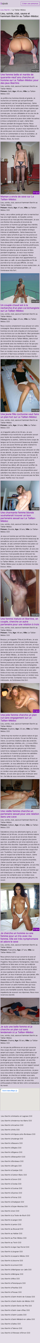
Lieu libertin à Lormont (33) (11, 1265)
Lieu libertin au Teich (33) (11, 1242)
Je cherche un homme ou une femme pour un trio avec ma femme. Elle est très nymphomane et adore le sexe (19, 937)
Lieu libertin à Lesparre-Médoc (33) (15, 1256)
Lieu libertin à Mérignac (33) (12, 1274)
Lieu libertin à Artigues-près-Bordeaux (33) (18, 1134)
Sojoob (4, 3)
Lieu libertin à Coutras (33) (11, 1188)
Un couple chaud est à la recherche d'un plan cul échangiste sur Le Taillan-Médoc (20, 308)
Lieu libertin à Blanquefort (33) (13, 1157)
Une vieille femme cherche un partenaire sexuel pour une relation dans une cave (20, 814)
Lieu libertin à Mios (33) (10, 1279)
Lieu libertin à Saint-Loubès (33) (13, 1315)
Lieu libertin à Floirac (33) (11, 1197)
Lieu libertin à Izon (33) (10, 1211)
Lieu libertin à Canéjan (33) (11, 1170)
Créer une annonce (30, 3)
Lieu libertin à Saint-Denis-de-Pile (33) (16, 1306)
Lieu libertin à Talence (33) (11, 1328)
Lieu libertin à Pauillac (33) (11, 1288)
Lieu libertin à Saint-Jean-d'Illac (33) (15, 1310)
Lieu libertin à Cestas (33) (11, 1184)
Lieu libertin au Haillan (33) (11, 1233)
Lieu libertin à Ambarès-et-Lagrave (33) (16, 1116)
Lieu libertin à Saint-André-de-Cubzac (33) (18, 1297)
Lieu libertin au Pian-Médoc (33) (13, 1238)
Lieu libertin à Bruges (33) (11, 1166)
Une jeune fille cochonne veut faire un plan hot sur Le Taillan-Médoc (20, 415)
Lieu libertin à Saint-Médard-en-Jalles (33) (18, 1319)
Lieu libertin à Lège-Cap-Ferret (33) (15, 1247)
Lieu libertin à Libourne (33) (12, 1260)
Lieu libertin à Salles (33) (11, 1324)
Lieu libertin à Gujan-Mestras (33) (14, 1206)
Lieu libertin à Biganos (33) (11, 1152)
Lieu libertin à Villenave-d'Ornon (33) (15, 1333)
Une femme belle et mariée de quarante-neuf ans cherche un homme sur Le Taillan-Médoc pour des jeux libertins (19, 78)
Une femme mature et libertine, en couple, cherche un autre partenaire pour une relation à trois (20, 621)
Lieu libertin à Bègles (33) (11, 1148)
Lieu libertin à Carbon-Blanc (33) (14, 1175)
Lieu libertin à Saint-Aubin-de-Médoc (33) (17, 1301)
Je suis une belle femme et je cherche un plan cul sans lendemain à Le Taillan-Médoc (17, 1029)
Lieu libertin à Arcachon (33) (12, 1125)
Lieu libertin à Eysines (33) (11, 1193)
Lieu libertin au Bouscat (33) (12, 1229)
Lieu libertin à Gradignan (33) (12, 1202)
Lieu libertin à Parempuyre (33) (13, 1283)
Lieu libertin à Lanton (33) (11, 1224)
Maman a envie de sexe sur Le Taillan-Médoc (17, 198)
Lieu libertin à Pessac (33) (11, 1292)
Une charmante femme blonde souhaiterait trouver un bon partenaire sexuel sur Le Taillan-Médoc (18, 516)
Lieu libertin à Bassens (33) (12, 1143)
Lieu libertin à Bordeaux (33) (12, 1161)
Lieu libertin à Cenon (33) (11, 1179)
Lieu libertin (5, 10)
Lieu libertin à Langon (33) (11, 1220)
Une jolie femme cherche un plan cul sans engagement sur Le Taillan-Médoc (19, 717)
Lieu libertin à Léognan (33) (12, 1251)
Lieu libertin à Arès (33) (10, 1130)
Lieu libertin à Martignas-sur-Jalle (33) (16, 1270)
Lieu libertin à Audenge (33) (12, 1139)
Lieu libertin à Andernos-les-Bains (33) (16, 1121)
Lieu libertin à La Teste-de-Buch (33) (15, 1215)
